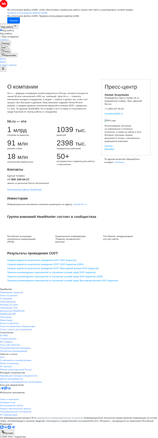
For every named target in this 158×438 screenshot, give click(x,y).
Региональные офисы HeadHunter (24, 189)
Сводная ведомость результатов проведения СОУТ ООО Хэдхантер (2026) (45, 264)
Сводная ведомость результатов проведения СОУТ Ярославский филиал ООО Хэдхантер (53, 268)
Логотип (109, 146)
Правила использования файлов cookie (59, 15)
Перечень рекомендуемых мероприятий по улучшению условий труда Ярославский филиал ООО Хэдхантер (62, 280)
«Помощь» (119, 162)
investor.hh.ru (80, 204)
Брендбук (109, 149)
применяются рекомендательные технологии (60, 417)
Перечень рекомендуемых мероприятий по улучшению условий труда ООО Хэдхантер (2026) (55, 276)
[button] (3, 58)
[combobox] (7, 432)
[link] (5, 51)
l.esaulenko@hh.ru (114, 113)
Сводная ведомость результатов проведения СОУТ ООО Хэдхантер (41, 260)
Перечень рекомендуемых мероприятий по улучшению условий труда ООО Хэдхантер (51, 272)
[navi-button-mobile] (3, 69)
